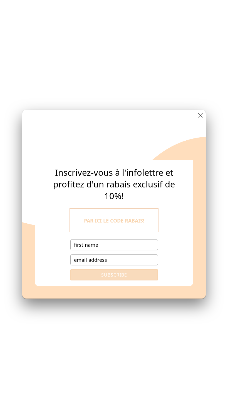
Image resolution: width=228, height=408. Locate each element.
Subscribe (114, 275)
